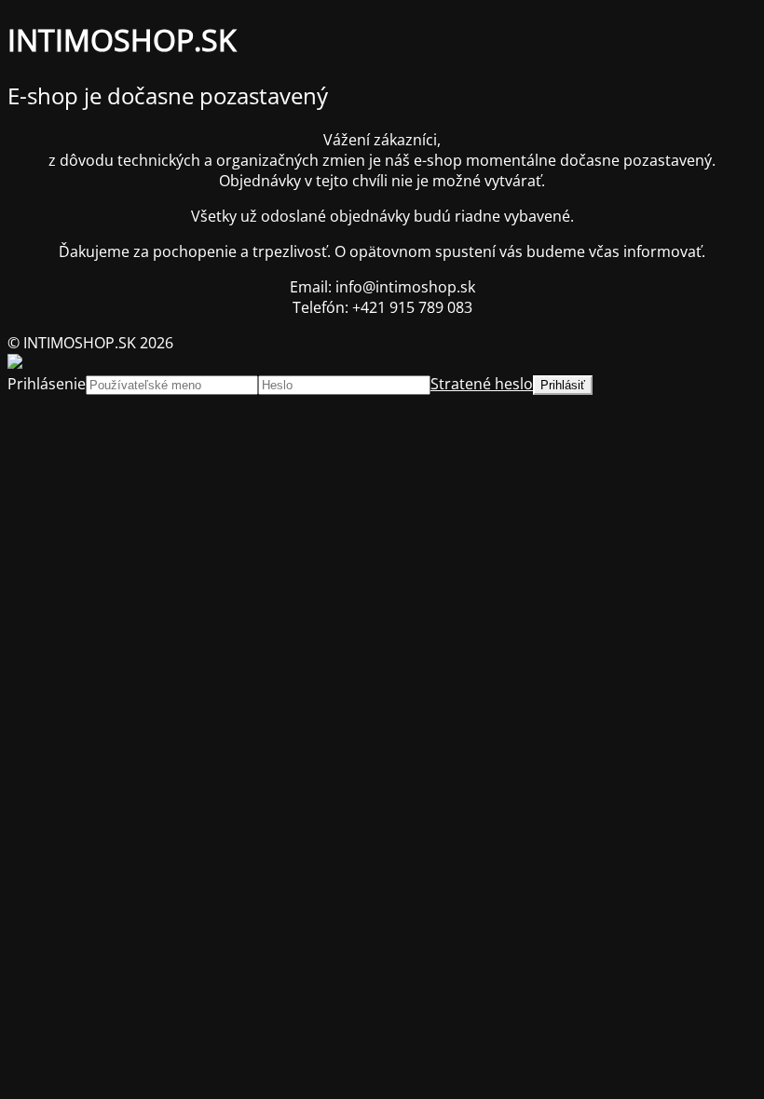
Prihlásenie (46, 383)
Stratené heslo (481, 383)
